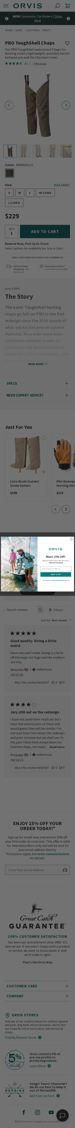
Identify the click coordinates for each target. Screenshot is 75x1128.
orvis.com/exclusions (58, 580)
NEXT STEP (56, 574)
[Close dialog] (71, 539)
